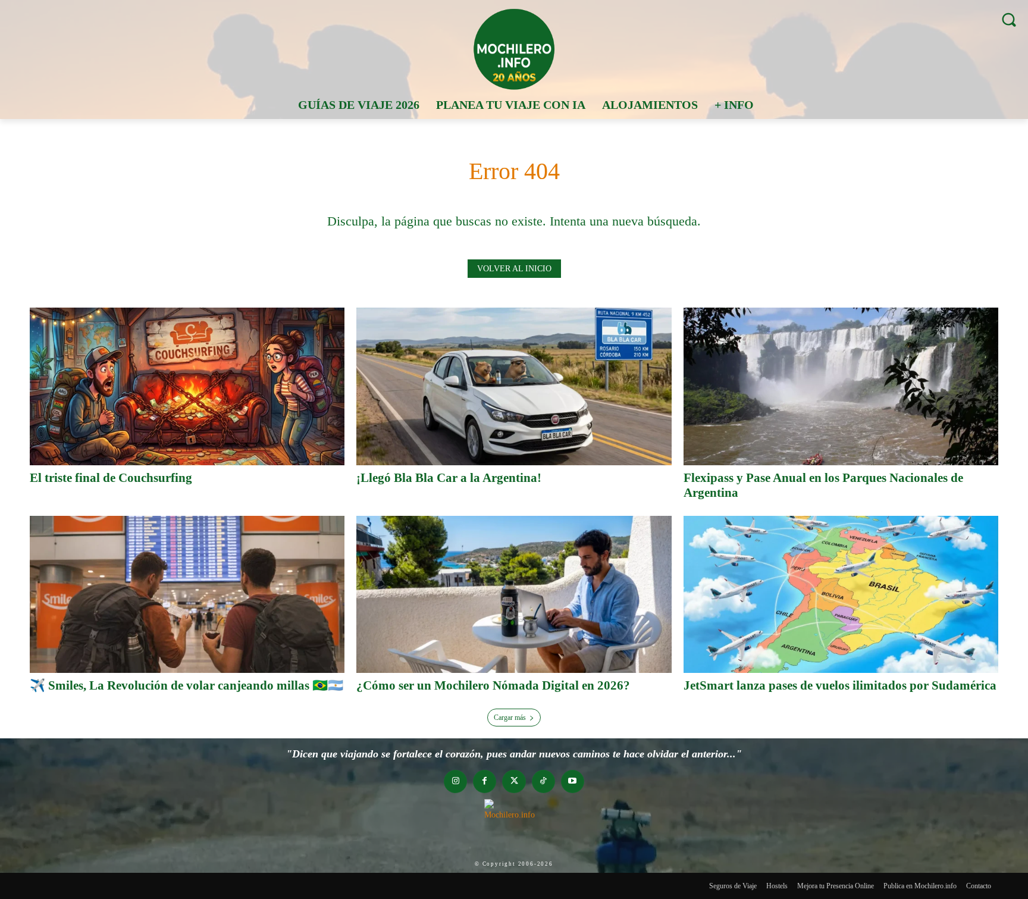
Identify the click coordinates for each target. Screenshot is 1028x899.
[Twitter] (513, 781)
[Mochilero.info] (514, 48)
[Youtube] (572, 781)
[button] (1008, 19)
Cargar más (510, 717)
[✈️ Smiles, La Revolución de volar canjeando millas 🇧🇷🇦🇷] (187, 595)
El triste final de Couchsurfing (111, 478)
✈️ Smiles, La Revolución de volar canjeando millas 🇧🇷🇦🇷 (186, 685)
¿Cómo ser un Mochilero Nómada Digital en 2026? (493, 685)
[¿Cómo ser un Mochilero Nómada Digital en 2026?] (513, 595)
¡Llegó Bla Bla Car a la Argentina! (448, 478)
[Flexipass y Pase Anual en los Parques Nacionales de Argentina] (841, 386)
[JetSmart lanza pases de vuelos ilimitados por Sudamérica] (841, 595)
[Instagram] (455, 781)
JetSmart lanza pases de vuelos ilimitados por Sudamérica (840, 685)
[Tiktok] (543, 781)
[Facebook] (484, 781)
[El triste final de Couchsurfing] (187, 386)
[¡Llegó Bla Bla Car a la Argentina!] (513, 386)
